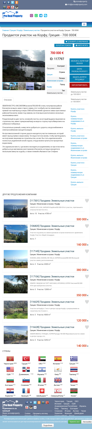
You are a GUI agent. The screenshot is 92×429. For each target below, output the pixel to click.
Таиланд (72, 374)
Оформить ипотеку (40, 413)
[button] (43, 52)
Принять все (75, 422)
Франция (25, 396)
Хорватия (9, 396)
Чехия (72, 385)
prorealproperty (81, 1)
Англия (57, 385)
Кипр (57, 374)
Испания (56, 364)
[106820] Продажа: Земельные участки (52, 225)
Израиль (40, 374)
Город (62, 84)
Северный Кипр (57, 396)
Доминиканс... (24, 374)
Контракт (61, 66)
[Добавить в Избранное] (87, 201)
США (9, 374)
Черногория (8, 364)
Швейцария (41, 396)
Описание (8, 100)
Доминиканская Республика (66, 406)
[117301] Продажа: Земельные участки (52, 200)
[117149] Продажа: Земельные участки (52, 251)
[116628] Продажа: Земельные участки (52, 327)
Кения (73, 396)
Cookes (27, 413)
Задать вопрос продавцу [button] (80, 78)
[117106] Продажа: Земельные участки (52, 276)
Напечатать (82, 45)
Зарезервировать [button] (80, 85)
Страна (62, 72)
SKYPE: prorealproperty (80, 70)
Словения (25, 385)
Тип (63, 91)
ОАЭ (40, 364)
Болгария (9, 385)
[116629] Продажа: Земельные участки (52, 301)
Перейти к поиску (63, 45)
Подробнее (47, 425)
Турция (24, 364)
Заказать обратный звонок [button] (80, 62)
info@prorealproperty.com (77, 4)
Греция (72, 364)
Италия (41, 385)
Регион (62, 78)
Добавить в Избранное (77, 42)
